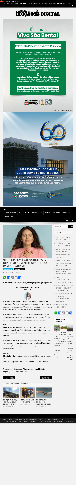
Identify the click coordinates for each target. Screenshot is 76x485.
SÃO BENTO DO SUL (9, 3)
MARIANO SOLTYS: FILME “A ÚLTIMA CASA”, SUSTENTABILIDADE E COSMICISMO (64, 297)
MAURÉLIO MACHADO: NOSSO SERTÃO (62, 306)
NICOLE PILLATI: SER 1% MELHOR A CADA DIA (63, 239)
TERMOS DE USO (32, 3)
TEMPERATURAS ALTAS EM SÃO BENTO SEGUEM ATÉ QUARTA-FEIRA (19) (64, 288)
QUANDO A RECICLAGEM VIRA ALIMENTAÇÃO (63, 250)
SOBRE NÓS (57, 3)
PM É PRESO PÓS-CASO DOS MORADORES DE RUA (27, 401)
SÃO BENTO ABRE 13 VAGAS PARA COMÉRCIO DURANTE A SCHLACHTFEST (64, 263)
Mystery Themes (67, 419)
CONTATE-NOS (66, 3)
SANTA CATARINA (21, 3)
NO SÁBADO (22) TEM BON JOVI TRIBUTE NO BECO (64, 244)
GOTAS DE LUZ (8, 269)
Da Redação (17, 272)
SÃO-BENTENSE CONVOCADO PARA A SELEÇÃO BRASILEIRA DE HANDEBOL (10, 378)
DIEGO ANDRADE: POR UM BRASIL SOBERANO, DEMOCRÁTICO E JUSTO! (63, 271)
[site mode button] (68, 220)
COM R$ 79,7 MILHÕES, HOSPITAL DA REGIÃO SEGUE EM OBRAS (10, 402)
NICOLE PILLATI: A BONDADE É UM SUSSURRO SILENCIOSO (43, 402)
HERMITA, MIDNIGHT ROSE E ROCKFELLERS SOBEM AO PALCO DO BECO (46, 378)
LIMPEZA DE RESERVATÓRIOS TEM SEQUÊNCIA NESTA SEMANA (64, 280)
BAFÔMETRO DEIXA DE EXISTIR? (63, 256)
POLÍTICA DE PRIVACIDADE (45, 3)
